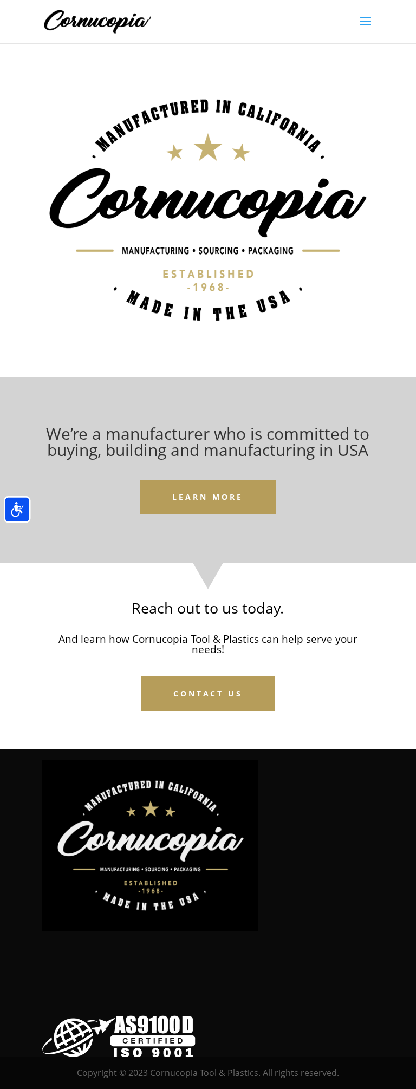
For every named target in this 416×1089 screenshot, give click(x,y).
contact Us (208, 693)
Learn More (207, 497)
